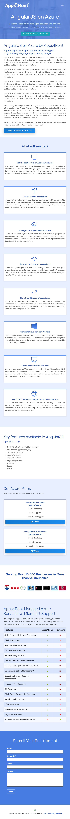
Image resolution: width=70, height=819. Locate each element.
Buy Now (35, 522)
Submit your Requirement (19, 131)
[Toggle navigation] (62, 5)
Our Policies (50, 813)
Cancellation (58, 813)
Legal (44, 813)
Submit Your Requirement (35, 34)
